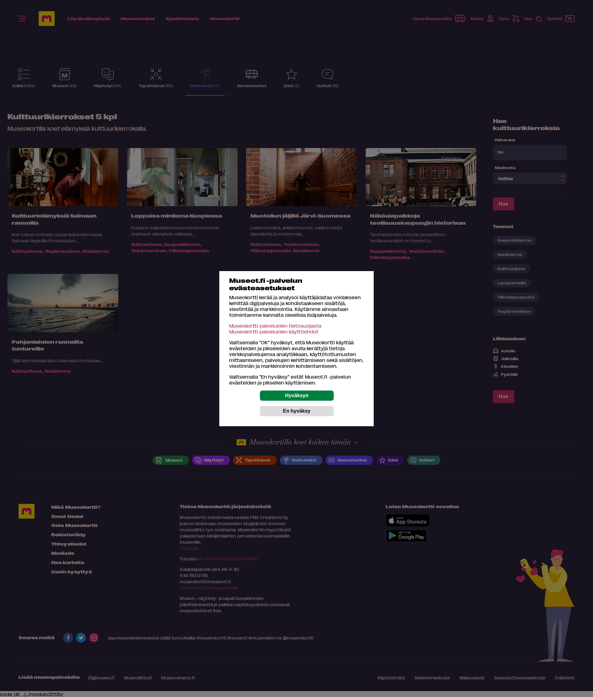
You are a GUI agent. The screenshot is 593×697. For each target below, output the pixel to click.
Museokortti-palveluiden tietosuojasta (275, 326)
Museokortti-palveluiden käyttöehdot (273, 331)
